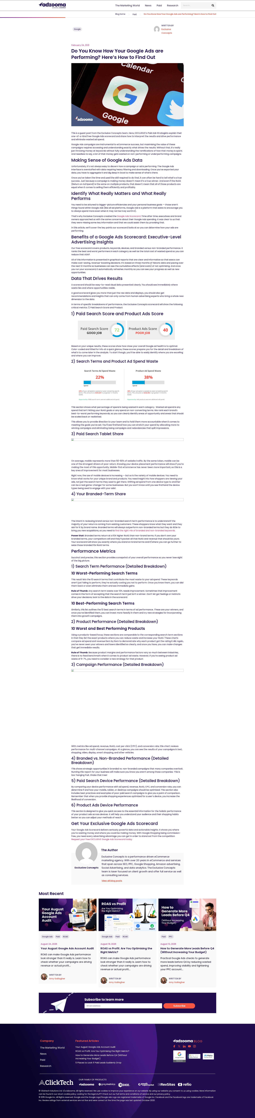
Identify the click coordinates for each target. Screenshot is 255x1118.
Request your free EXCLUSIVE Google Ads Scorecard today (101, 839)
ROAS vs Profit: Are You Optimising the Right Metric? (102, 1051)
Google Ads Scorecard (129, 216)
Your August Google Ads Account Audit (68, 948)
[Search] (213, 5)
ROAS (65, 936)
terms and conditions (129, 1094)
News (148, 5)
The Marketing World (127, 5)
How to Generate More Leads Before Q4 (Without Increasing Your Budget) (187, 950)
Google (77, 29)
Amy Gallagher (57, 978)
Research (172, 5)
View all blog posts (112, 880)
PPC (171, 936)
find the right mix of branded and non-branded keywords (145, 530)
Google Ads (47, 936)
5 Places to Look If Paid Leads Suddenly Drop (98, 1062)
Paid (159, 5)
